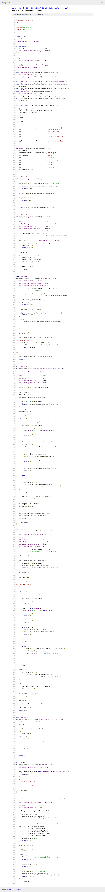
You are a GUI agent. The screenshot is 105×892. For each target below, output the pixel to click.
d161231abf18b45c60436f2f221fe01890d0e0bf (39, 8)
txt (98, 889)
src (59, 8)
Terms (19, 889)
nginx (14, 8)
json (102, 889)
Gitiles (9, 889)
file (46, 14)
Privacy (14, 889)
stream (64, 8)
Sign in (101, 2)
